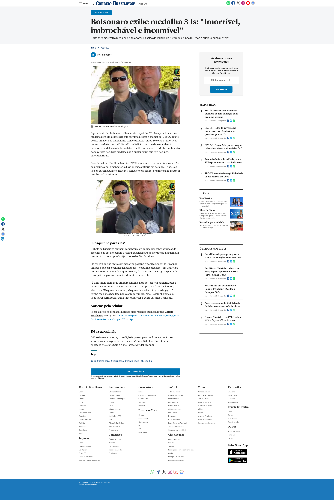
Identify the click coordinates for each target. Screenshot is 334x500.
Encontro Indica (233, 422)
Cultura (111, 413)
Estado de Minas (234, 431)
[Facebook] (233, 4)
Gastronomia (143, 399)
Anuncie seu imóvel (175, 395)
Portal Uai (231, 435)
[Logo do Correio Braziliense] (115, 3)
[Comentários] (3, 240)
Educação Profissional (117, 423)
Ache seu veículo (204, 392)
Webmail (141, 406)
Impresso (84, 438)
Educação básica (115, 392)
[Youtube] (248, 4)
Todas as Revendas (205, 420)
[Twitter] (238, 4)
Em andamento (114, 446)
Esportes (82, 416)
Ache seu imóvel (174, 392)
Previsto (112, 443)
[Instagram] (243, 4)
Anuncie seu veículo (205, 395)
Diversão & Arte (85, 413)
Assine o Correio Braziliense (89, 460)
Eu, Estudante (117, 387)
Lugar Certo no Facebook (177, 423)
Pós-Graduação (114, 426)
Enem (111, 406)
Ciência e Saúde (85, 420)
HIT (139, 425)
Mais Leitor (142, 432)
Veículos (171, 446)
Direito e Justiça (85, 446)
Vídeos (200, 409)
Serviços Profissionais (176, 457)
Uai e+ (230, 438)
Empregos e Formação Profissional (181, 450)
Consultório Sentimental (147, 395)
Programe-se (143, 418)
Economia (82, 406)
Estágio (111, 402)
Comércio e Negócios (176, 460)
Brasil (81, 402)
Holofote (82, 426)
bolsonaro (104, 360)
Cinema (141, 415)
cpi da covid (133, 360)
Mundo (81, 409)
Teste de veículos (204, 402)
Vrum (201, 387)
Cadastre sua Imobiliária (177, 430)
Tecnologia (83, 430)
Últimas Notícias (115, 409)
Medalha (147, 360)
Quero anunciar (174, 439)
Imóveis (171, 443)
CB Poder (231, 399)
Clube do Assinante (86, 457)
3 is (94, 360)
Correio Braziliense (90, 387)
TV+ (140, 429)
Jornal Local (232, 395)
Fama (140, 392)
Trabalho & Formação (117, 399)
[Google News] (253, 4)
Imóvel (172, 387)
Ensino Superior (114, 395)
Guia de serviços (174, 409)
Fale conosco (113, 430)
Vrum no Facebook (205, 416)
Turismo (82, 433)
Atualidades (232, 418)
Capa (81, 392)
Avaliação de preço (205, 406)
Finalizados (113, 453)
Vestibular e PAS (115, 416)
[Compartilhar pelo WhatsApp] (234, 121)
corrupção (118, 360)
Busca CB (82, 453)
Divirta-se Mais (147, 410)
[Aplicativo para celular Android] (237, 460)
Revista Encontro (238, 406)
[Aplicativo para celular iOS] (237, 452)
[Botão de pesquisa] (91, 3)
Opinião (82, 423)
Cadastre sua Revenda (206, 423)
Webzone (141, 402)
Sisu (110, 420)
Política (142, 3)
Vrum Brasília (233, 402)
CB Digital (83, 450)
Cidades (82, 395)
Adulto (170, 453)
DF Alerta (231, 392)
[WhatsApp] (228, 4)
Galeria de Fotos (174, 420)
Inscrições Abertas (116, 450)
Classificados (176, 434)
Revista (230, 415)
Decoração (172, 416)
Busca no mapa (174, 399)
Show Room (172, 413)
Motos (200, 413)
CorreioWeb (145, 387)
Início (93, 48)
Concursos (115, 434)
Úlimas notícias (174, 406)
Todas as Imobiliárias (176, 426)
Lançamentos (173, 402)
